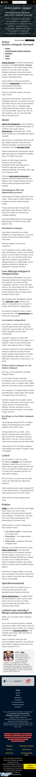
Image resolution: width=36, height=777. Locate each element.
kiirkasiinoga (7, 131)
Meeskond (18, 697)
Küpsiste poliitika (18, 704)
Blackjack (8, 53)
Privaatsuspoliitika (18, 702)
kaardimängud (24, 313)
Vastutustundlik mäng (26, 754)
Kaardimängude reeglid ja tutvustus (18, 51)
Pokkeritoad (26, 749)
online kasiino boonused (18, 176)
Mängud (9, 746)
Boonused (9, 753)
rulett (17, 301)
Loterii (7, 58)
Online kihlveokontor (10, 596)
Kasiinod (9, 749)
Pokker (7, 49)
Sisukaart (18, 707)
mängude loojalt (23, 147)
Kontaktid (18, 700)
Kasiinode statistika (27, 746)
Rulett (7, 56)
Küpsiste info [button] (16, 774)
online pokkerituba (9, 550)
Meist (18, 695)
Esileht (18, 693)
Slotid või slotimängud (11, 124)
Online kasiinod (8, 63)
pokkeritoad (14, 83)
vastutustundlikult (20, 630)
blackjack (10, 301)
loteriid (15, 462)
